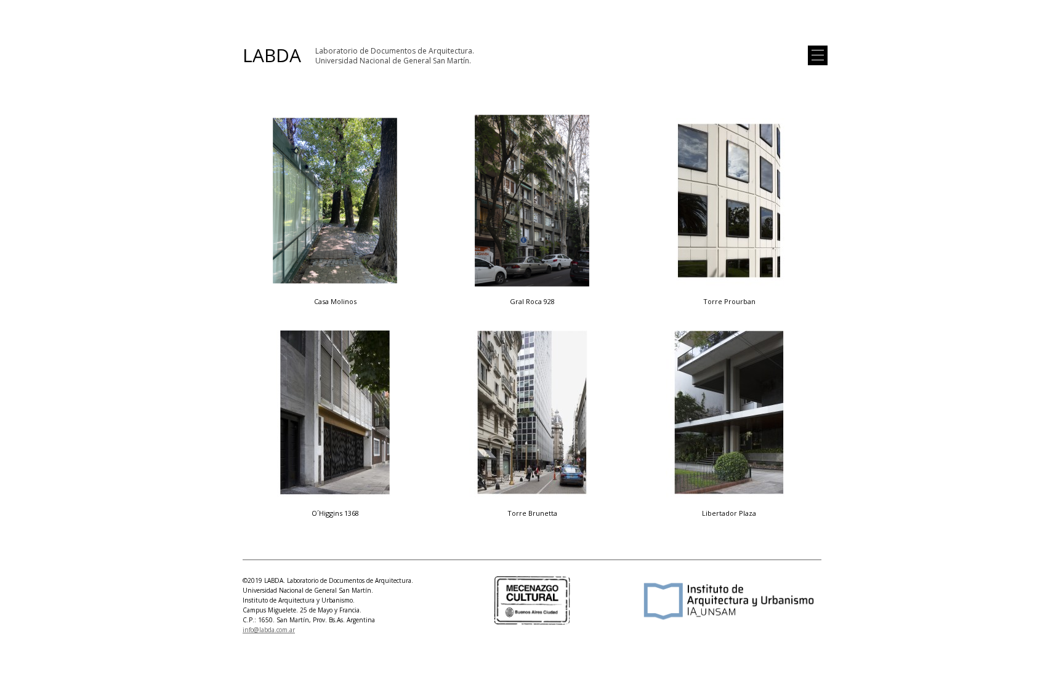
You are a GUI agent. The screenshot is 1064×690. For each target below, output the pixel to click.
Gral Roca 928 (532, 301)
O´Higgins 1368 (335, 513)
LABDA (272, 55)
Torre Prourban (729, 301)
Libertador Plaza (729, 513)
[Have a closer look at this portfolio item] (335, 201)
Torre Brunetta (532, 513)
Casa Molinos (335, 301)
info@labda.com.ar (269, 629)
